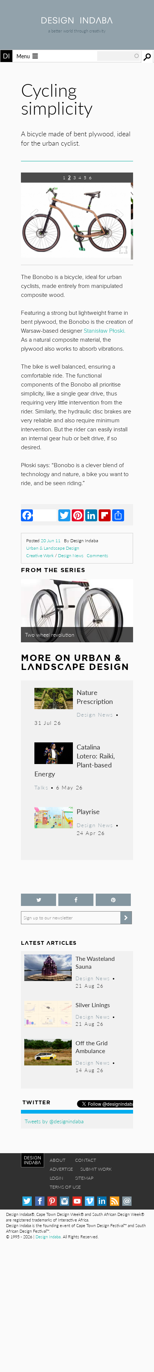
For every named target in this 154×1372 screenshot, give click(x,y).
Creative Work (40, 555)
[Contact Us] (127, 1201)
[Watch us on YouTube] (77, 1201)
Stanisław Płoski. (105, 331)
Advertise (61, 1169)
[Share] (118, 515)
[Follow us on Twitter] (38, 900)
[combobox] (118, 56)
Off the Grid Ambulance (92, 1047)
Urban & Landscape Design (52, 548)
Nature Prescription (95, 696)
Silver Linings (93, 1004)
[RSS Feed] (114, 1201)
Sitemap (84, 1178)
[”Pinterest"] (113, 900)
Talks (41, 787)
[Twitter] (64, 515)
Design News (70, 555)
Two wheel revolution (49, 634)
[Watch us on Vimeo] (89, 1201)
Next (116, 221)
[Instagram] (64, 1201)
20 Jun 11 (51, 540)
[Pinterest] (78, 515)
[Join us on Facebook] (75, 900)
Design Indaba (48, 1236)
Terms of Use (65, 1187)
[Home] (77, 21)
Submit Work (96, 1169)
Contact (85, 1160)
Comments (97, 555)
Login (56, 1178)
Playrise (88, 811)
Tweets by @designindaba (54, 1121)
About (57, 1160)
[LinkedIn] (91, 515)
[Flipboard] (105, 515)
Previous (38, 221)
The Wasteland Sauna (95, 962)
